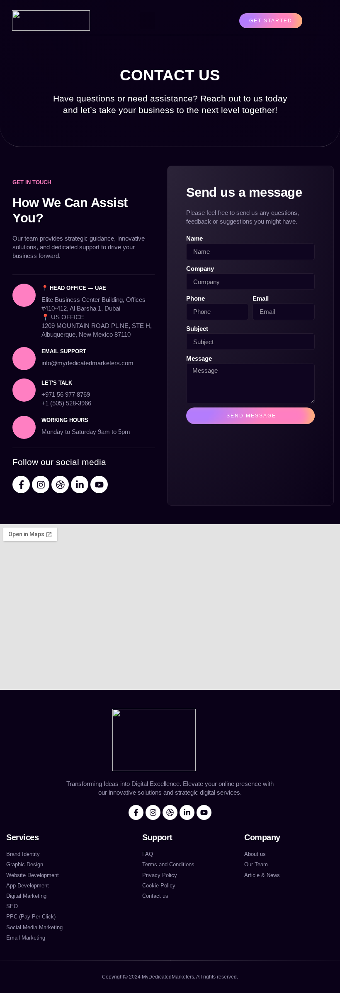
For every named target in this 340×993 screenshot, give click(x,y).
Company (200, 268)
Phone (195, 298)
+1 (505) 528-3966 (66, 403)
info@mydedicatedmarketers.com (87, 362)
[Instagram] (40, 484)
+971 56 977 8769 (65, 394)
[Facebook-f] (21, 484)
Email (261, 298)
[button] (147, 20)
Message (199, 358)
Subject (197, 328)
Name (194, 238)
